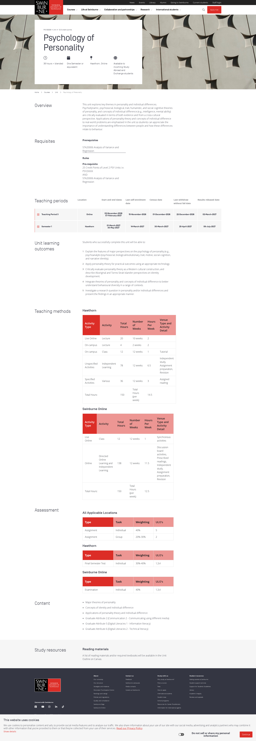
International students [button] (168, 10)
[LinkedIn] (56, 707)
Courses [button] (72, 10)
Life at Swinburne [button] (91, 10)
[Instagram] (49, 707)
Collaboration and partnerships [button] (120, 10)
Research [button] (146, 10)
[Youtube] (42, 707)
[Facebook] (36, 707)
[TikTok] (63, 707)
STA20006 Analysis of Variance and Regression (101, 149)
